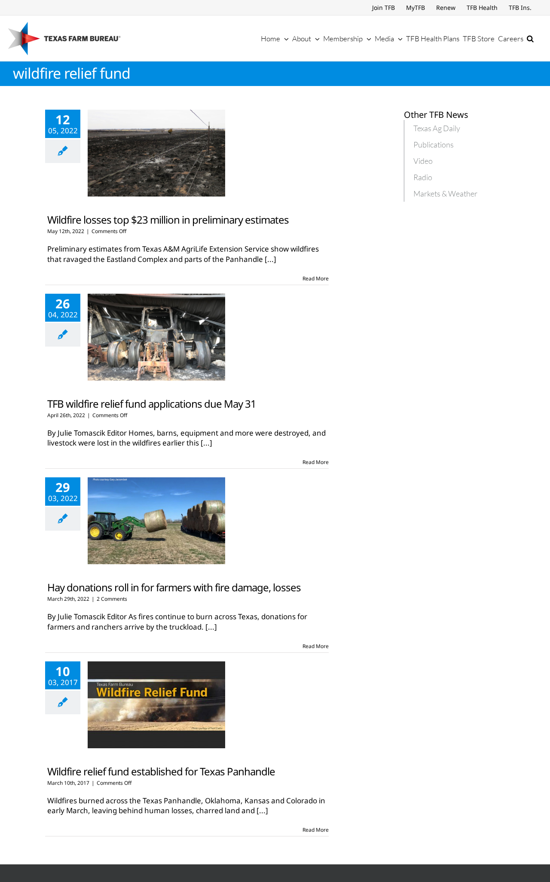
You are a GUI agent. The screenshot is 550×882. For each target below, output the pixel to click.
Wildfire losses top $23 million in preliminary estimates (168, 219)
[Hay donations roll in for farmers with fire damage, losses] (156, 520)
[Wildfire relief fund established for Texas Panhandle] (156, 704)
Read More (315, 278)
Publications (433, 144)
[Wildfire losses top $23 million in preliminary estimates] (156, 153)
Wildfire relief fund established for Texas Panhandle (161, 771)
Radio (422, 177)
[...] (270, 259)
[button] (530, 38)
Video (423, 161)
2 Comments (112, 598)
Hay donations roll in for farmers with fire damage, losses (174, 587)
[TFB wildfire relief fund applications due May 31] (156, 337)
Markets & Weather (445, 193)
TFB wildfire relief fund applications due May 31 (151, 403)
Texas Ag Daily (436, 128)
